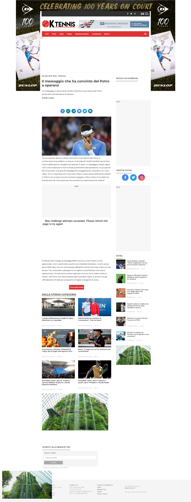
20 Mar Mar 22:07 (88, 325)
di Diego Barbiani (132, 283)
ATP (47, 34)
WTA (54, 34)
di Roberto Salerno (132, 326)
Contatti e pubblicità (105, 485)
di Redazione (131, 297)
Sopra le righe (50, 453)
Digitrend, (44, 325)
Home (99, 487)
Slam (62, 34)
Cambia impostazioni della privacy (136, 492)
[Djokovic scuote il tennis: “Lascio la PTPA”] (138, 323)
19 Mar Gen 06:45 (51, 389)
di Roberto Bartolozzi (133, 268)
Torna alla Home (76, 287)
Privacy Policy (102, 494)
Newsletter (101, 489)
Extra (106, 34)
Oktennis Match (82, 34)
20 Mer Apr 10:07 (51, 325)
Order (99, 492)
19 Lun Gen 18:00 (88, 387)
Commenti (96, 34)
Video (69, 34)
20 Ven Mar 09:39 (88, 356)
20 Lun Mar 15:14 (51, 356)
